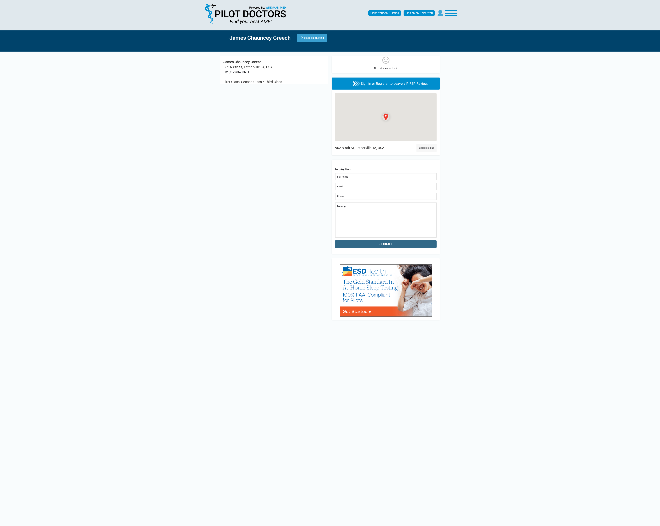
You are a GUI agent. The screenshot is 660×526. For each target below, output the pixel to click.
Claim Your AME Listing (384, 13)
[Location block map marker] (385, 117)
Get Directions (426, 147)
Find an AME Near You (419, 13)
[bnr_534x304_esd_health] (386, 290)
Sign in (366, 83)
